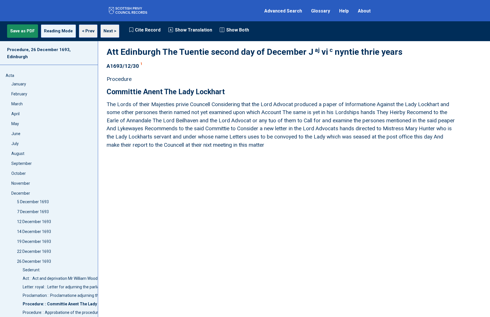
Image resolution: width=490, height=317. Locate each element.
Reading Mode (58, 30)
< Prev (88, 30)
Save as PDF (22, 30)
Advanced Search (283, 11)
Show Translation (193, 30)
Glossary (320, 11)
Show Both (237, 30)
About (364, 11)
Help (344, 11)
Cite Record (147, 30)
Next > (110, 30)
